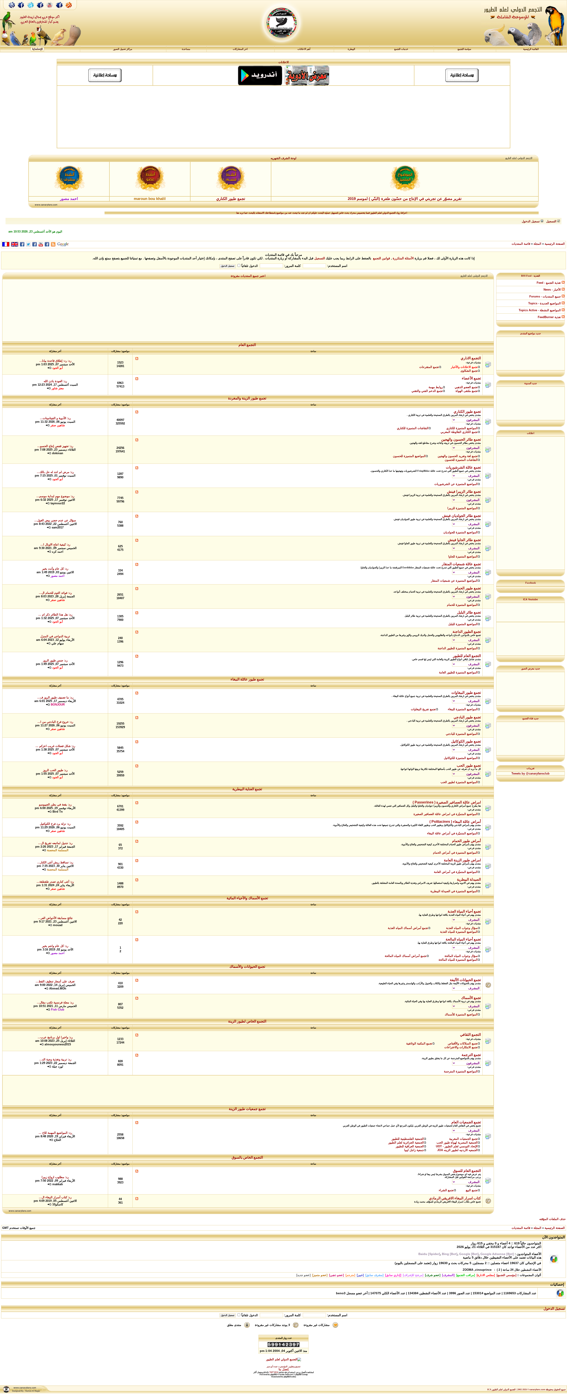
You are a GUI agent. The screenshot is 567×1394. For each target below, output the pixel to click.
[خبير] (360, 1275)
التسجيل (319, 258)
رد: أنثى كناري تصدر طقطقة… (55, 881)
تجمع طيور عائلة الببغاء (248, 679)
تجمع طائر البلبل (469, 612)
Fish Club (57, 1009)
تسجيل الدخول (554, 1308)
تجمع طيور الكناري (230, 199)
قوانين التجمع (381, 258)
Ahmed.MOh (57, 988)
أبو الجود (57, 368)
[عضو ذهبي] (336, 1275)
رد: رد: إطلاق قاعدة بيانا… (55, 360)
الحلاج (57, 1140)
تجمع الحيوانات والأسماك (247, 966)
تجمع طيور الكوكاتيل (466, 741)
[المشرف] (448, 1275)
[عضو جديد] (303, 1275)
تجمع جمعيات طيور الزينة (247, 1109)
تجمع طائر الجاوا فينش (464, 540)
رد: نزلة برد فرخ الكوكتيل (55, 823)
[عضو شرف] (432, 1275)
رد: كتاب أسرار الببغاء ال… (55, 1197)
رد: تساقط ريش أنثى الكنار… (55, 862)
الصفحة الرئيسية (555, 243)
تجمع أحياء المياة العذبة (464, 911)
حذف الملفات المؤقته (552, 1219)
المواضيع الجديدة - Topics (545, 303)
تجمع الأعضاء (471, 378)
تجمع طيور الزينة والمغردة (247, 398)
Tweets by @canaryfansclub (530, 773)
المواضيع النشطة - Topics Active (540, 310)
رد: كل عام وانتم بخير (55, 946)
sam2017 (58, 527)
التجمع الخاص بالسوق (248, 1157)
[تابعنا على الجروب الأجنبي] (59, 9)
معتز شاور (58, 388)
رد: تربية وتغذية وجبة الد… (55, 1059)
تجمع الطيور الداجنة (466, 631)
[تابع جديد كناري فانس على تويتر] (30, 9)
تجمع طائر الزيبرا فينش (464, 491)
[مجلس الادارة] (486, 1275)
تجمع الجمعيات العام (466, 1122)
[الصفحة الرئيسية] (12, 9)
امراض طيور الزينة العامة (462, 860)
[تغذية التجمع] (71, 9)
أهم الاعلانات (303, 49)
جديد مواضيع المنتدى (530, 333)
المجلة (537, 243)
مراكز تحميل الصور (122, 49)
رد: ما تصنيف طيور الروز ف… (55, 697)
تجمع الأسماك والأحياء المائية (248, 898)
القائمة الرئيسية (531, 49)
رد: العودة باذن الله (55, 381)
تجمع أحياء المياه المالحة (463, 939)
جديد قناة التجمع (530, 718)
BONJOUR (58, 704)
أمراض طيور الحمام (466, 841)
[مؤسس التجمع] (506, 1275)
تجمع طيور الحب (469, 765)
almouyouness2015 (58, 1044)
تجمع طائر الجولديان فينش (461, 516)
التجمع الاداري (471, 358)
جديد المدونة (530, 383)
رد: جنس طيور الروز (55, 660)
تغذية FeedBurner (550, 317)
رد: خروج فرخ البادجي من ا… (55, 721)
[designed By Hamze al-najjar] (25, 1392)
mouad (57, 925)
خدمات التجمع (401, 49)
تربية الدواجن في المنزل (55, 636)
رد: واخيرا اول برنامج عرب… (55, 1037)
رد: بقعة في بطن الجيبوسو (55, 804)
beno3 (341, 1293)
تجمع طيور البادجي (467, 717)
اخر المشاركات (240, 49)
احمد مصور (57, 575)
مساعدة (186, 49)
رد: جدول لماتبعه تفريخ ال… (55, 843)
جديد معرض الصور (530, 668)
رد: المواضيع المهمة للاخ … (55, 1132)
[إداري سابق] (393, 1275)
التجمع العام (248, 345)
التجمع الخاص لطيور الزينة (247, 1021)
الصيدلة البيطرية (469, 879)
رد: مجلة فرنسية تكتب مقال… (55, 1002)
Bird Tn (57, 811)
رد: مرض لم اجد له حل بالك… (55, 472)
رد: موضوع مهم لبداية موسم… (55, 496)
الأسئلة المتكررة (403, 258)
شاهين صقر (57, 425)
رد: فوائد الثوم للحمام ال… (55, 592)
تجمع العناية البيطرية (247, 789)
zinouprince (483, 1269)
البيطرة (351, 49)
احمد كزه (57, 551)
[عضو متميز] (319, 1275)
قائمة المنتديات (521, 243)
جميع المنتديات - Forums (545, 296)
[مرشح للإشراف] (413, 1275)
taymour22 (57, 503)
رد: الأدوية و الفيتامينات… (55, 418)
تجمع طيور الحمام (468, 588)
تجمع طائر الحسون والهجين (461, 439)
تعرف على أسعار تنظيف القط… (55, 981)
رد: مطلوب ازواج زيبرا (55, 1177)
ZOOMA (468, 1269)
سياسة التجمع (464, 49)
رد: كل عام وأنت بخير (55, 568)
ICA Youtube (530, 599)
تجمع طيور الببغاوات (466, 692)
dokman (57, 453)
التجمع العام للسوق (467, 1171)
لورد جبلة (57, 1066)
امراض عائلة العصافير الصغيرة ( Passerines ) (447, 802)
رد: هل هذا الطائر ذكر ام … (55, 614)
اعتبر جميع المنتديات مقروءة (248, 276)
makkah (57, 1184)
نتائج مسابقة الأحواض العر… (55, 918)
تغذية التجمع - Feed (549, 282)
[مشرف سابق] (374, 1275)
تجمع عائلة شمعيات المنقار (461, 564)
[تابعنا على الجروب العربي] (40, 9)
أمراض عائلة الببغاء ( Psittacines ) (455, 821)
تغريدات (530, 768)
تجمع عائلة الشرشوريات (463, 467)
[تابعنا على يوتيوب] (50, 9)
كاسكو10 (57, 1204)
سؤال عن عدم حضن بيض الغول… (55, 520)
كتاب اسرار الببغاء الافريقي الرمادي (455, 1198)
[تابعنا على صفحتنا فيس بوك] (21, 9)
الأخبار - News (553, 289)
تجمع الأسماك (471, 998)
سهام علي (57, 643)
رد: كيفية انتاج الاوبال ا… (55, 544)
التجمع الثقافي (470, 1034)
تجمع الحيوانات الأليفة (465, 980)
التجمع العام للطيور (467, 656)
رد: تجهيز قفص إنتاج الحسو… (55, 446)
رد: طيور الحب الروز (55, 770)
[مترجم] (350, 1275)
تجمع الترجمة (471, 1055)
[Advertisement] (283, 117)
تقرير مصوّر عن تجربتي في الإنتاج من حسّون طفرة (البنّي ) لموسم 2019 (405, 199)
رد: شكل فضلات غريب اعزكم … (55, 746)
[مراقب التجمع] (465, 1275)
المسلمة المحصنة (57, 850)
